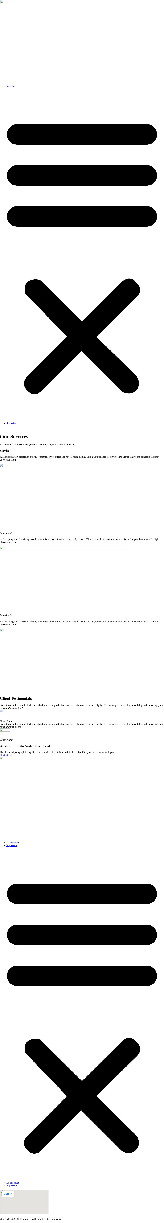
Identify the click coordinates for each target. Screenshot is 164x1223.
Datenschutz (12, 842)
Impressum (11, 845)
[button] (82, 254)
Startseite (11, 86)
